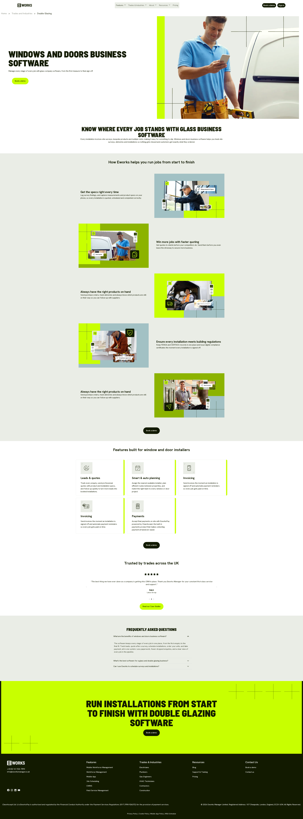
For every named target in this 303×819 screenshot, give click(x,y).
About (151, 5)
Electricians (144, 767)
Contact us (249, 772)
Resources (163, 5)
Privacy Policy (132, 814)
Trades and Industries (22, 13)
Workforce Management (96, 772)
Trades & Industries (136, 5)
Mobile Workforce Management (99, 767)
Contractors (144, 786)
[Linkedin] (15, 790)
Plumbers (143, 772)
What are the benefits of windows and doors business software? (140, 636)
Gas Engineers (145, 776)
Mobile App (91, 776)
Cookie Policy (144, 814)
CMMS (89, 786)
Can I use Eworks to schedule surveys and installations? (136, 666)
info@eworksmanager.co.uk (18, 772)
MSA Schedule (170, 814)
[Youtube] (19, 790)
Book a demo (250, 767)
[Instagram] (12, 790)
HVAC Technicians (146, 781)
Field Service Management (97, 790)
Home (4, 13)
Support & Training (200, 772)
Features (119, 5)
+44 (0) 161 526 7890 (16, 769)
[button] (86, 587)
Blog (194, 767)
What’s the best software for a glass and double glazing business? (140, 661)
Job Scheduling (92, 781)
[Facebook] (8, 790)
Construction (144, 790)
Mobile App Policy (157, 814)
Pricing (175, 5)
